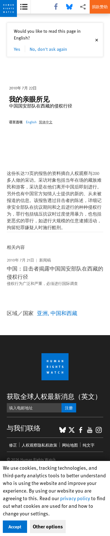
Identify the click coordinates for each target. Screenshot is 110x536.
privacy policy (75, 498)
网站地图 (70, 445)
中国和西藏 (63, 313)
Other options (48, 526)
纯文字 (88, 445)
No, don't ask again (48, 49)
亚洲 (42, 313)
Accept (14, 526)
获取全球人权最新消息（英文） (54, 396)
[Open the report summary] (24, 7)
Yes (17, 49)
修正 (13, 445)
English (31, 122)
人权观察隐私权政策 (39, 445)
